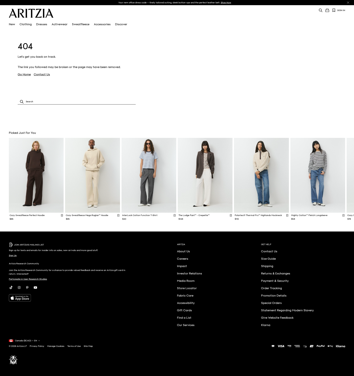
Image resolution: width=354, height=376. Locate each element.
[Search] (320, 10)
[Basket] (327, 10)
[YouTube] (35, 287)
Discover (121, 24)
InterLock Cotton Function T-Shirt (139, 215)
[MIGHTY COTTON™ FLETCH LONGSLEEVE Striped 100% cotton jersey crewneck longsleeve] (317, 175)
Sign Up (13, 255)
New (12, 24)
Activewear (59, 24)
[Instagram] (19, 287)
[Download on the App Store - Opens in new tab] (67, 298)
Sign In (341, 10)
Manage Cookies (55, 346)
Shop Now (226, 2)
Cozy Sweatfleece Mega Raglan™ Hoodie (87, 215)
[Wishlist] (334, 10)
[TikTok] (11, 287)
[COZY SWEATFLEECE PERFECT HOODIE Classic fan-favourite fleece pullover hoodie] (36, 175)
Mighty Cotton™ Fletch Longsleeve (309, 215)
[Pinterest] (27, 287)
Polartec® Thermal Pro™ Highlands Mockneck (258, 215)
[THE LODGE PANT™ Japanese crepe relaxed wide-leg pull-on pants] (205, 175)
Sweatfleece (80, 24)
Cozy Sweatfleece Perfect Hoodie (27, 215)
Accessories (102, 24)
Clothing (26, 24)
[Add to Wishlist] (62, 215)
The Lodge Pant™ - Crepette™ (194, 215)
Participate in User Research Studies (28, 279)
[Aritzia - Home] (31, 13)
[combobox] (77, 102)
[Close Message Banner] (348, 2)
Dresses (41, 24)
